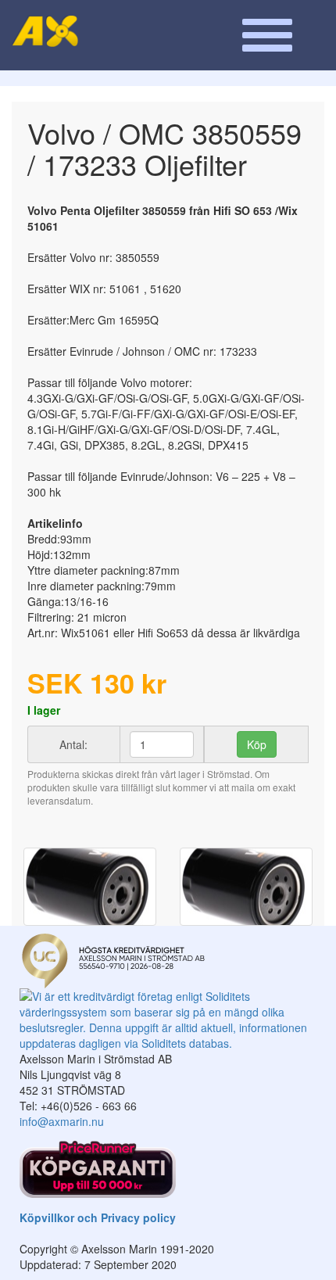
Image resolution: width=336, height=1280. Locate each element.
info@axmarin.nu (62, 1121)
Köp (256, 744)
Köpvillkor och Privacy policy (98, 1217)
